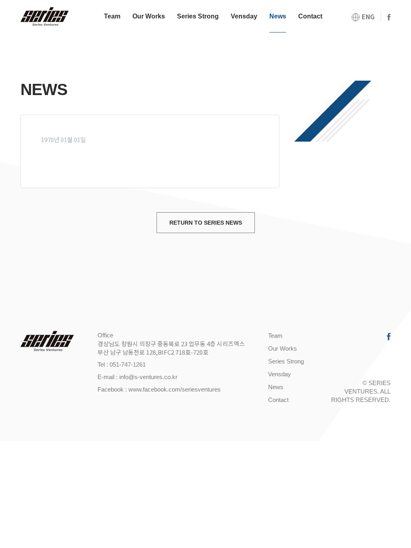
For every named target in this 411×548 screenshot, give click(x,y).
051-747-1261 (128, 364)
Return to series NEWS (205, 222)
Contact (310, 16)
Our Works (148, 16)
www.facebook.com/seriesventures (174, 389)
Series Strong (198, 16)
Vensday (244, 16)
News (277, 16)
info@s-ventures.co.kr (148, 376)
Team (112, 16)
